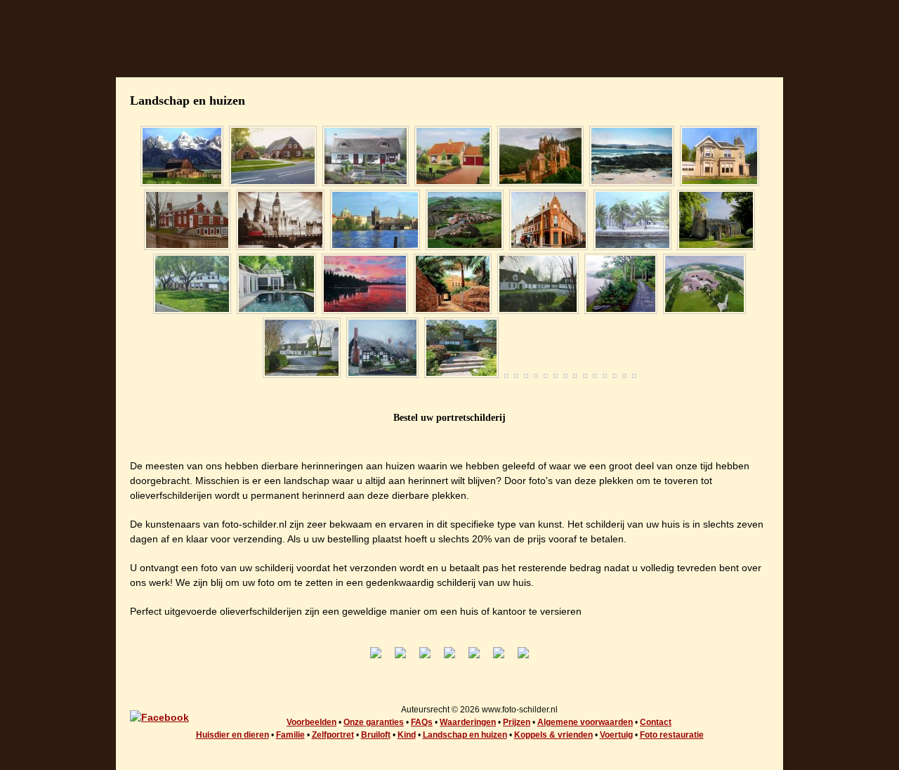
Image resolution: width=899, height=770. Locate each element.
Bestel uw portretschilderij (449, 417)
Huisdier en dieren (232, 735)
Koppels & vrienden (553, 735)
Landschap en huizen (465, 735)
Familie (290, 735)
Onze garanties (373, 722)
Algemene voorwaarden (585, 722)
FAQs (422, 722)
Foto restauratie (672, 735)
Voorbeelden (311, 722)
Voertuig (616, 735)
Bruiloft (376, 735)
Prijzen (516, 722)
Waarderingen (468, 722)
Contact (655, 722)
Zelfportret (333, 735)
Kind (407, 735)
